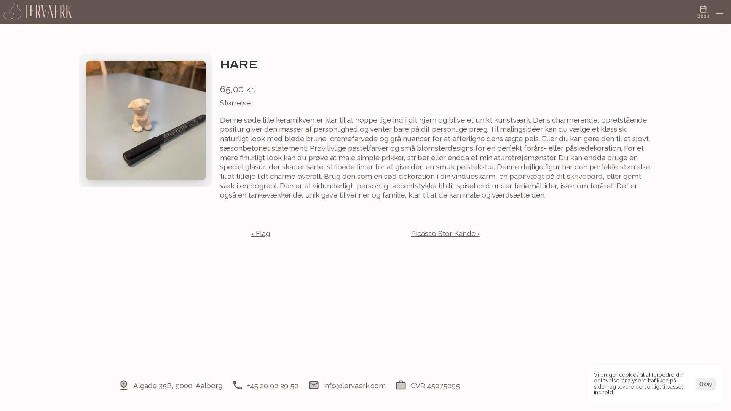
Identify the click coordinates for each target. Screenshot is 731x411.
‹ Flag (260, 233)
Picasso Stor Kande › (445, 233)
